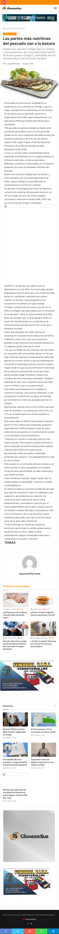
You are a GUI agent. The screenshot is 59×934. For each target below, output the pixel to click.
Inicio (7, 28)
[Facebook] (28, 923)
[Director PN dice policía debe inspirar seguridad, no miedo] (15, 719)
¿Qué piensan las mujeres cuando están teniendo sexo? (15, 615)
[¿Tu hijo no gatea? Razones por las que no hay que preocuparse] (43, 629)
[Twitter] (31, 923)
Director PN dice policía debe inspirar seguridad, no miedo (14, 732)
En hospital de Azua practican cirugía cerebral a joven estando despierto (15, 762)
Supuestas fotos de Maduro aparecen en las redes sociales (42, 762)
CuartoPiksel (30, 919)
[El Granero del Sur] (11, 8)
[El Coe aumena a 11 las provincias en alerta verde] (43, 719)
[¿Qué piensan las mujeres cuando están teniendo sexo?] (15, 600)
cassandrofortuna (13, 64)
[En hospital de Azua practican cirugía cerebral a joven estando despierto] (15, 750)
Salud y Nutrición (18, 28)
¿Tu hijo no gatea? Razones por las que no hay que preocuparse (43, 643)
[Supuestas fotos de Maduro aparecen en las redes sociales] (43, 750)
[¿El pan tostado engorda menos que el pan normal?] (43, 600)
